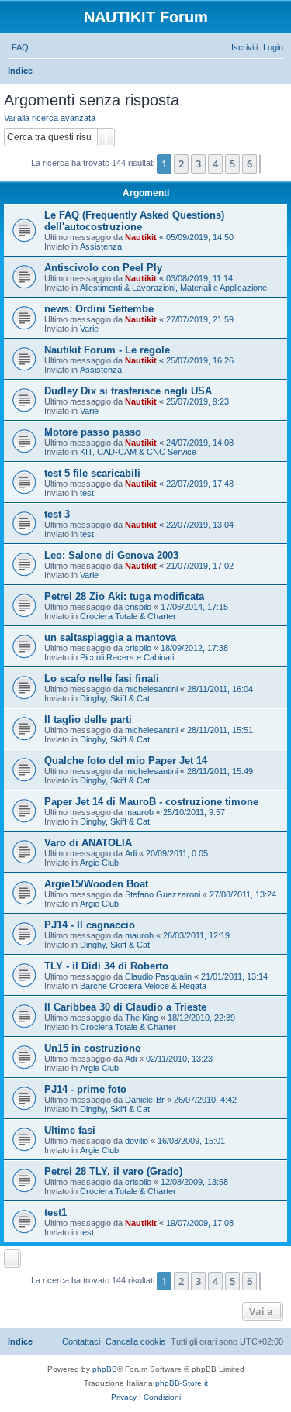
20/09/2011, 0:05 (177, 853)
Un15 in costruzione (92, 1048)
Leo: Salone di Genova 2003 (111, 555)
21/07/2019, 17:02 (200, 565)
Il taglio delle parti (88, 719)
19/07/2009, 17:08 (200, 1223)
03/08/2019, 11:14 (199, 278)
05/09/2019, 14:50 (200, 237)
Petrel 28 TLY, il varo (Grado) (113, 1171)
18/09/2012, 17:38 (194, 648)
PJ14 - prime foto (85, 1089)
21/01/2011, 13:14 (234, 976)
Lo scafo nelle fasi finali (101, 678)
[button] (260, 163)
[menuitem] (20, 47)
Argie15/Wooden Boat (96, 884)
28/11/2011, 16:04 (220, 689)
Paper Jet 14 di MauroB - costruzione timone (151, 802)
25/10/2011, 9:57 (194, 812)
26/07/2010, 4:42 (205, 1099)
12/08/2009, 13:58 (194, 1181)
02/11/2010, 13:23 (179, 1058)
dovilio (136, 1140)
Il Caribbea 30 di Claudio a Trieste (125, 1007)
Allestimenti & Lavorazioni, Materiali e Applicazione (173, 287)
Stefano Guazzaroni (162, 894)
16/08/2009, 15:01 (191, 1140)
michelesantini (151, 689)
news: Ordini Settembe (99, 309)
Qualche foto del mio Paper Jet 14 (125, 760)
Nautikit (141, 237)
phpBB (104, 1369)
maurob (139, 812)
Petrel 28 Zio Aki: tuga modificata (124, 596)
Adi (131, 853)
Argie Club (99, 862)
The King (141, 1017)
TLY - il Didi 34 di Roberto (106, 966)
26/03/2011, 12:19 (196, 935)
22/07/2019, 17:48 (200, 483)
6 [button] (249, 163)
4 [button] (215, 163)
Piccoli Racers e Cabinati (127, 657)
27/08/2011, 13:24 (243, 894)
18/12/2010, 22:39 (201, 1017)
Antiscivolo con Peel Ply (103, 268)
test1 (55, 1212)
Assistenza (101, 246)
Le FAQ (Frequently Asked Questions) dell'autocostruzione (134, 220)
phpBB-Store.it (181, 1383)
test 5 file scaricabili (92, 473)
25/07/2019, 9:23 (197, 401)
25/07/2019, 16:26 (200, 360)
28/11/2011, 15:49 (220, 771)
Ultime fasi (69, 1130)
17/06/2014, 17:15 (194, 606)
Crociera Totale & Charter (128, 616)
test (87, 493)
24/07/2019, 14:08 (200, 442)
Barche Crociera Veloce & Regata (143, 985)
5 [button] (232, 163)
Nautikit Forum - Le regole (107, 350)
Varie (89, 328)
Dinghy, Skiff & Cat (115, 698)
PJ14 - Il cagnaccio (89, 925)
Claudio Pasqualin (158, 976)
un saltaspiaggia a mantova (110, 637)
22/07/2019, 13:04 (200, 524)
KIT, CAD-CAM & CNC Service (138, 451)
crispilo (138, 606)
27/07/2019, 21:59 (200, 319)
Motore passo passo (92, 432)
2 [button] (181, 163)
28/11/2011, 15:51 (220, 730)
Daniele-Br (145, 1099)
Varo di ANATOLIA (88, 843)
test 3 (57, 514)
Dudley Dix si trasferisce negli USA (128, 391)
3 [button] (198, 163)
